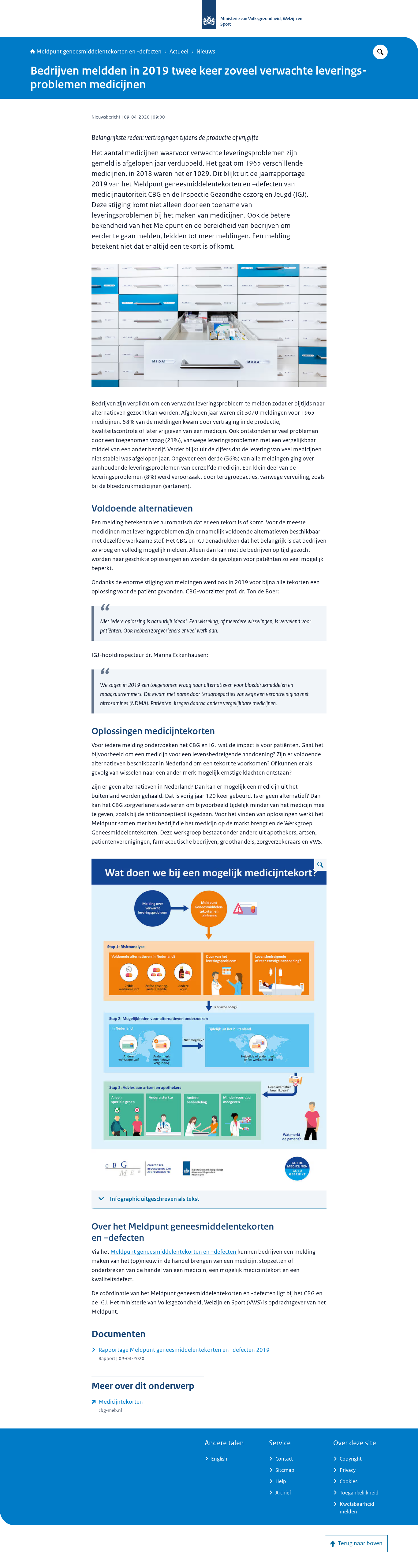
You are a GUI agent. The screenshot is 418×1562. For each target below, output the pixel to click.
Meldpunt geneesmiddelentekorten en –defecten (173, 1252)
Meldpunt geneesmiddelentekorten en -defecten (99, 51)
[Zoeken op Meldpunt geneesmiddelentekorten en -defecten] (380, 52)
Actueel (179, 51)
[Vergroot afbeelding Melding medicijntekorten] (320, 865)
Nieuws (205, 51)
